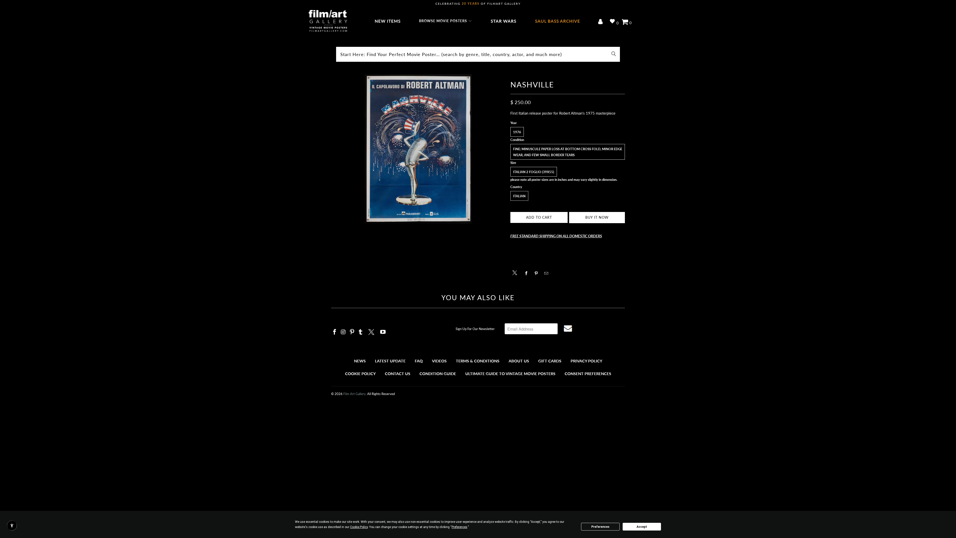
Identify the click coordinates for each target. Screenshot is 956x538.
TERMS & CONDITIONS (477, 360)
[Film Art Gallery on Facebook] (335, 332)
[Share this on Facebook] (528, 273)
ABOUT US (519, 360)
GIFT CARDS (549, 360)
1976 (517, 132)
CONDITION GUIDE (437, 373)
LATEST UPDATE (390, 360)
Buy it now (597, 217)
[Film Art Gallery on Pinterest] (352, 332)
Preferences (600, 527)
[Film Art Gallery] (328, 21)
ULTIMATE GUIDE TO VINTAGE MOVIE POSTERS (510, 373)
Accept (642, 527)
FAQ (419, 360)
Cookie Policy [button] (359, 527)
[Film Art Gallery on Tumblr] (360, 332)
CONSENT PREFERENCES (588, 373)
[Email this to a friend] (547, 273)
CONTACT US (397, 373)
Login (601, 22)
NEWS (360, 360)
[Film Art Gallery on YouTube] (383, 332)
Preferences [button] (459, 527)
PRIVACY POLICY (586, 360)
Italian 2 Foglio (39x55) (533, 172)
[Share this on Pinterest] (537, 273)
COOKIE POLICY (360, 373)
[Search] (613, 54)
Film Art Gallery (354, 394)
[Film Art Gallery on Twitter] (372, 331)
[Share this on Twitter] (516, 272)
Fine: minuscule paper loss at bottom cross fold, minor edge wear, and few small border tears (567, 152)
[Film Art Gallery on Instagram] (343, 332)
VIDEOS (439, 360)
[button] (445, 21)
